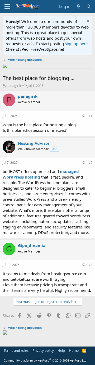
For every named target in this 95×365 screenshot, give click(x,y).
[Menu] (7, 6)
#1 (90, 116)
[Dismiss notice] (87, 21)
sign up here (76, 43)
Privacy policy (43, 350)
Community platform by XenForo (45, 360)
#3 (90, 265)
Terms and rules (16, 350)
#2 (90, 162)
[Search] (89, 6)
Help (61, 350)
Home (74, 350)
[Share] (83, 116)
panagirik (13, 85)
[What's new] (78, 6)
